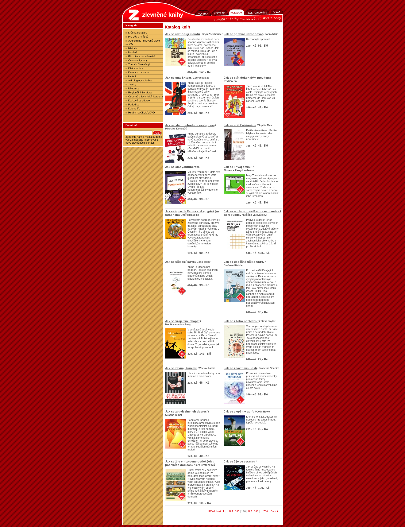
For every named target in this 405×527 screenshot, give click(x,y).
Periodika (133, 104)
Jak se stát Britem (178, 77)
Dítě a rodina (135, 68)
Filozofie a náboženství (141, 56)
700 (265, 511)
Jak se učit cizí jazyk (180, 261)
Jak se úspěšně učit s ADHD (244, 261)
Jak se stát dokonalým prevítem (247, 77)
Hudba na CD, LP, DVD (141, 112)
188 (256, 511)
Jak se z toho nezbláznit (241, 321)
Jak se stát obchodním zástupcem (190, 125)
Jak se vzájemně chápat (182, 321)
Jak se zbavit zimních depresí (186, 411)
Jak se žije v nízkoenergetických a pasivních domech (189, 463)
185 (237, 511)
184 (231, 511)
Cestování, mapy (137, 60)
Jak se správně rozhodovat (243, 34)
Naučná (132, 52)
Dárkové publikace (139, 100)
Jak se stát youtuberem (182, 166)
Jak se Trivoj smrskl (238, 166)
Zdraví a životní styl (139, 64)
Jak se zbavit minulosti (240, 368)
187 (250, 511)
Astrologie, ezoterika (140, 80)
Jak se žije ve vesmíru (239, 461)
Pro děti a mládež (138, 36)
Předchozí (215, 511)
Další (273, 511)
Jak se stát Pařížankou (240, 125)
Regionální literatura (140, 92)
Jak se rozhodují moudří (182, 34)
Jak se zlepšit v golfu (239, 411)
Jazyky (132, 84)
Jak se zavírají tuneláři (181, 368)
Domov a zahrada (138, 72)
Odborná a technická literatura (145, 96)
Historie (132, 48)
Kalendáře (134, 108)
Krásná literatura (137, 32)
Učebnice (133, 88)
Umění (132, 76)
